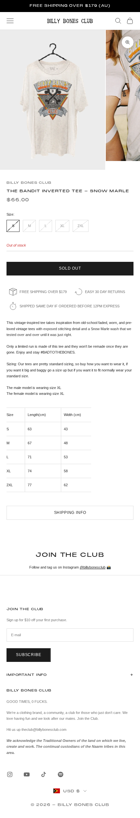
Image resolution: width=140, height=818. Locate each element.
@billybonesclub (92, 567)
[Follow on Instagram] (10, 774)
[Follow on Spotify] (60, 774)
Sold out (70, 268)
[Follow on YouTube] (26, 774)
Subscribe (28, 654)
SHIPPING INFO (70, 512)
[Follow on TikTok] (43, 774)
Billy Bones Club (29, 183)
